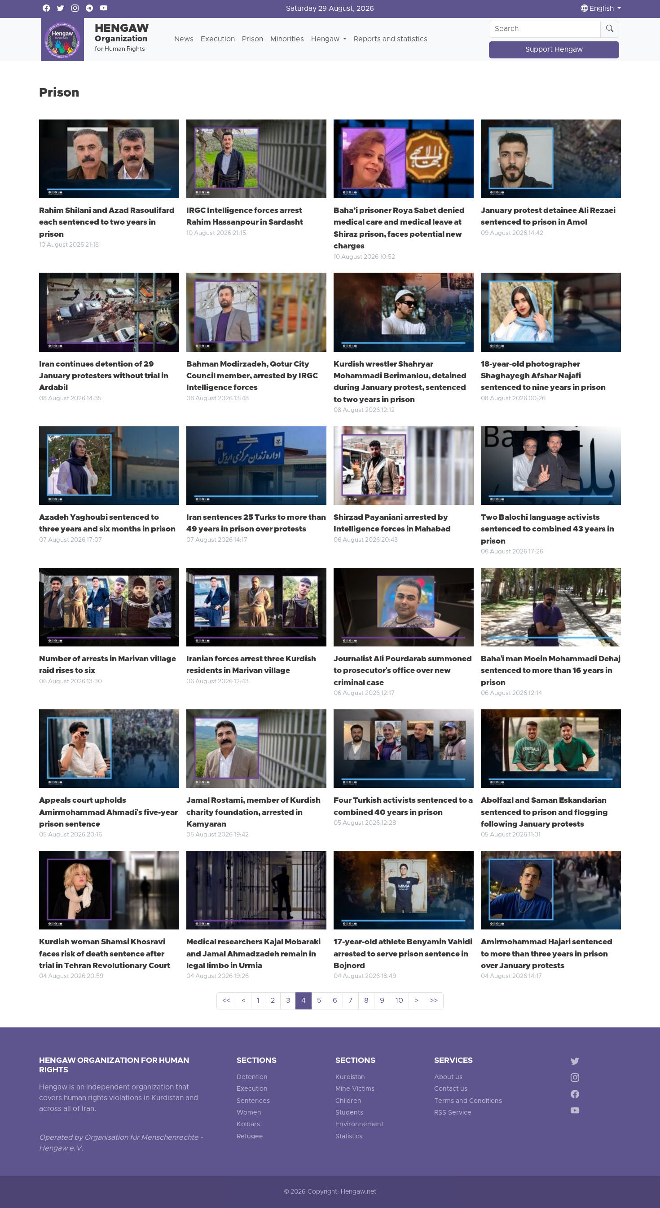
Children (348, 1101)
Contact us (450, 1089)
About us (448, 1077)
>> (434, 1000)
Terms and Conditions (468, 1101)
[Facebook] (577, 1095)
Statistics (348, 1137)
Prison (252, 39)
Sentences (253, 1101)
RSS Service (452, 1113)
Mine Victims (354, 1089)
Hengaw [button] (326, 39)
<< (226, 1000)
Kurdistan (350, 1077)
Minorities (287, 39)
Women (249, 1113)
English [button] (602, 8)
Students (349, 1113)
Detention (252, 1077)
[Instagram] (577, 1079)
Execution (218, 39)
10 (399, 1000)
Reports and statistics (390, 39)
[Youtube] (577, 1112)
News (184, 39)
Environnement (359, 1124)
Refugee (250, 1137)
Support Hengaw (554, 49)
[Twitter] (577, 1062)
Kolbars (248, 1124)
